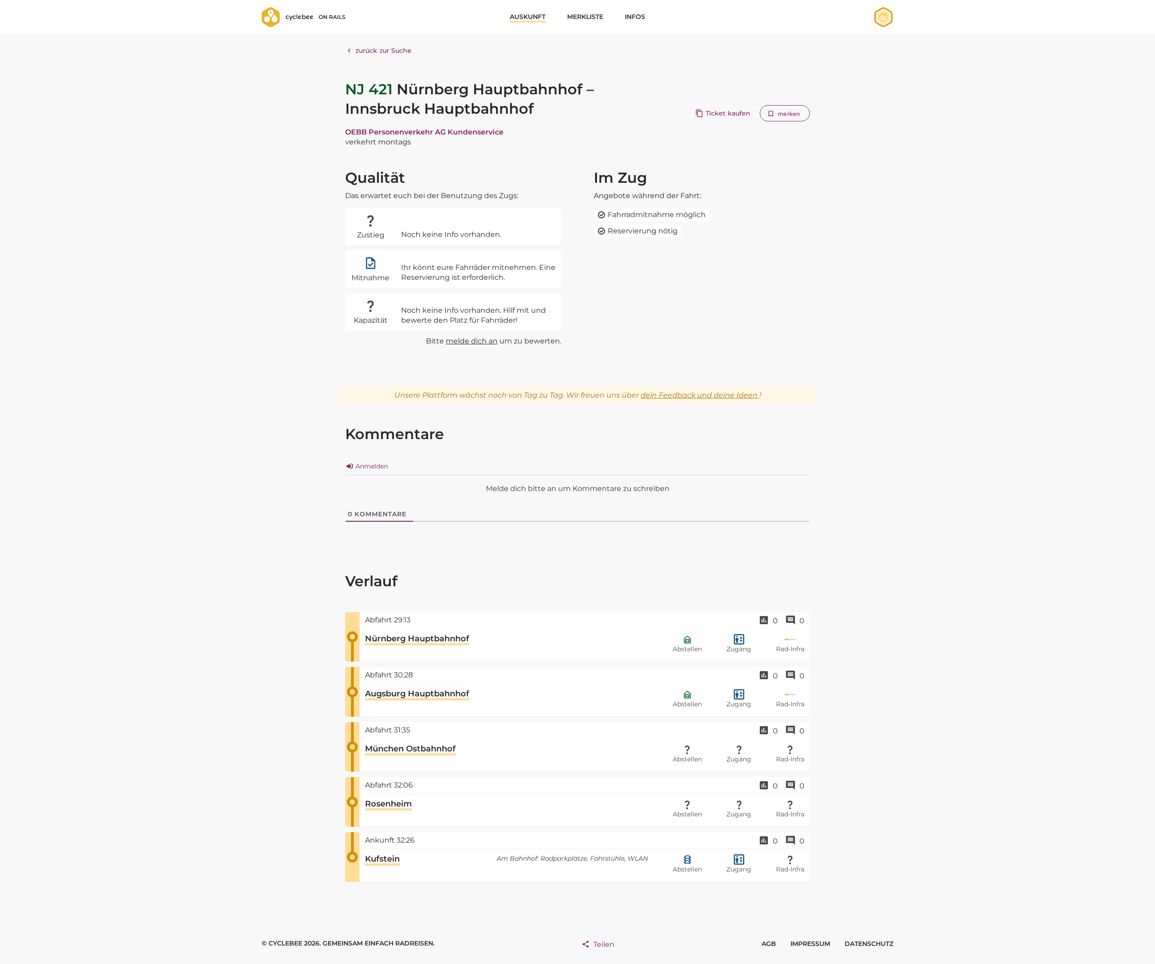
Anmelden (371, 466)
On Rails (332, 17)
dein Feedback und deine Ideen (700, 395)
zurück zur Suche (384, 50)
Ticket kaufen (728, 113)
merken (789, 113)
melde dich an (472, 341)
